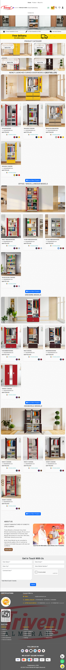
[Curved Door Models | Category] (33, 88)
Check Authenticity (33, 7)
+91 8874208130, (39, 599)
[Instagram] (26, 650)
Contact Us (31, 13)
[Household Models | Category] (33, 421)
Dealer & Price (27, 633)
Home (29, 2)
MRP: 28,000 (50, 354)
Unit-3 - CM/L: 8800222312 (5, 619)
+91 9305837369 (57, 603)
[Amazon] (43, 650)
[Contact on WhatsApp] (62, 661)
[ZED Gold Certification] (6, 602)
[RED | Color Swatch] (14, 137)
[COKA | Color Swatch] (17, 137)
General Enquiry (49, 633)
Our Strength (5, 635)
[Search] (56, 8)
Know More (8, 549)
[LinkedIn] (35, 650)
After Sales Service (50, 631)
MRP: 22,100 (5, 132)
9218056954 (47, 599)
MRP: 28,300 (5, 392)
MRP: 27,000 (5, 354)
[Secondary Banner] (33, 36)
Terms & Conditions (6, 639)
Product (34, 2)
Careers (4, 633)
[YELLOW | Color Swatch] (19, 137)
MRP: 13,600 (49, 466)
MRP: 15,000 (27, 243)
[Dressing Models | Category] (33, 310)
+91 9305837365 (43, 603)
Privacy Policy (49, 635)
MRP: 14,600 (5, 503)
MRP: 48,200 (50, 132)
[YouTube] (39, 650)
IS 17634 (6, 610)
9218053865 (53, 599)
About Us (40, 2)
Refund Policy (49, 637)
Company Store (27, 635)
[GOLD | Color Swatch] (56, 137)
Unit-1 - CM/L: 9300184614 (5, 617)
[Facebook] (22, 650)
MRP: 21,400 (27, 354)
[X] (31, 650)
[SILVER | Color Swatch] (19, 248)
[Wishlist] (60, 8)
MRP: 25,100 (5, 170)
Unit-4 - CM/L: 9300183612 (5, 620)
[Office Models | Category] (33, 199)
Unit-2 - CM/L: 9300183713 (5, 618)
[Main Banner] (33, 18)
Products (26, 629)
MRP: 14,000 (5, 243)
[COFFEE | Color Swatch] (17, 248)
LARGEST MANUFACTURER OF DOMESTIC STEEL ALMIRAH (16, 525)
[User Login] (63, 8)
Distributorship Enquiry (51, 629)
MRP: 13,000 (5, 466)
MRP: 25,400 (28, 132)
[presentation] (3, 18)
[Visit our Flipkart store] (62, 666)
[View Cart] (62, 656)
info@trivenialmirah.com (40, 596)
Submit (33, 584)
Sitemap (26, 637)
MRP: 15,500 (49, 243)
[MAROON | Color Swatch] (14, 248)
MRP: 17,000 (5, 281)
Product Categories (28, 631)
